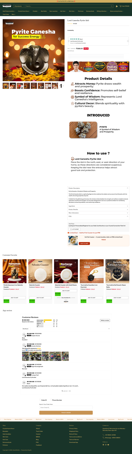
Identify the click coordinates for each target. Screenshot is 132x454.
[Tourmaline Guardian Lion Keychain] (92, 271)
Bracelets (5, 431)
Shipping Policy (73, 431)
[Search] (111, 6)
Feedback (39, 445)
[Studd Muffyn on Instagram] (106, 445)
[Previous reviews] (69, 41)
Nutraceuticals (7, 442)
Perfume (5, 445)
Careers (38, 434)
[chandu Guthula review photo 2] (35, 356)
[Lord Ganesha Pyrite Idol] (34, 50)
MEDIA (38, 437)
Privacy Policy (73, 428)
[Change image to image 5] (34, 86)
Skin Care (5, 437)
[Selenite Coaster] (40, 271)
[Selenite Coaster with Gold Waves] (66, 271)
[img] (30, 333)
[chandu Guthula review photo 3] (45, 356)
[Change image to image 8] (55, 86)
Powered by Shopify (26, 450)
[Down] (63, 86)
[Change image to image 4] (27, 86)
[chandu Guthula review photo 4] (55, 356)
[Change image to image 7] (48, 86)
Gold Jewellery (7, 434)
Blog (37, 439)
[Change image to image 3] (20, 86)
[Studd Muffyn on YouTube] (108, 445)
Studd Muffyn (16, 450)
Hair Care (5, 439)
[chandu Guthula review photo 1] (25, 356)
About (38, 428)
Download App (73, 442)
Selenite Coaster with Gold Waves (66, 285)
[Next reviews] (128, 41)
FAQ (37, 442)
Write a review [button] (105, 320)
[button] (98, 41)
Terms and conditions (75, 437)
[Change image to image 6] (41, 86)
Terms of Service (74, 439)
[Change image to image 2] (13, 86)
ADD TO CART (84, 243)
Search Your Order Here (46, 404)
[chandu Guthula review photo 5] (65, 356)
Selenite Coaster (34, 285)
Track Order (66, 412)
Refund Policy (73, 434)
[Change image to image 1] (6, 86)
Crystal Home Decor (8, 428)
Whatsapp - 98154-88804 (112, 437)
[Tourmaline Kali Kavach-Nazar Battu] (117, 271)
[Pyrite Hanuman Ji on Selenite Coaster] (15, 271)
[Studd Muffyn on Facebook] (103, 445)
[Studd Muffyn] (7, 6)
